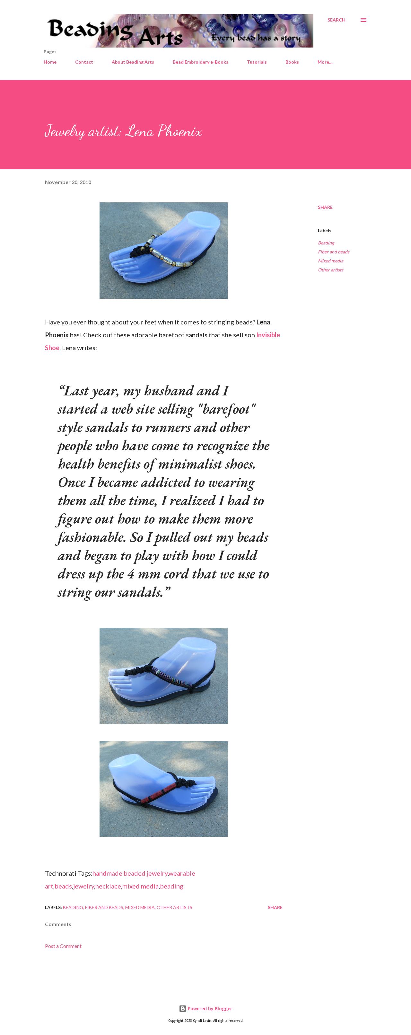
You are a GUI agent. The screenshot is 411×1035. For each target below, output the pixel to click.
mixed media (140, 886)
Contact (84, 62)
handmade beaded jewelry (130, 873)
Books (292, 62)
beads (63, 886)
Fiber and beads (333, 251)
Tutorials (257, 62)
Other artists (330, 269)
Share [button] (325, 207)
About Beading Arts (133, 62)
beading (171, 886)
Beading (326, 242)
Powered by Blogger (209, 1008)
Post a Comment (63, 946)
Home (50, 62)
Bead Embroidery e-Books (200, 62)
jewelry (83, 886)
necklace (108, 886)
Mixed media (330, 260)
